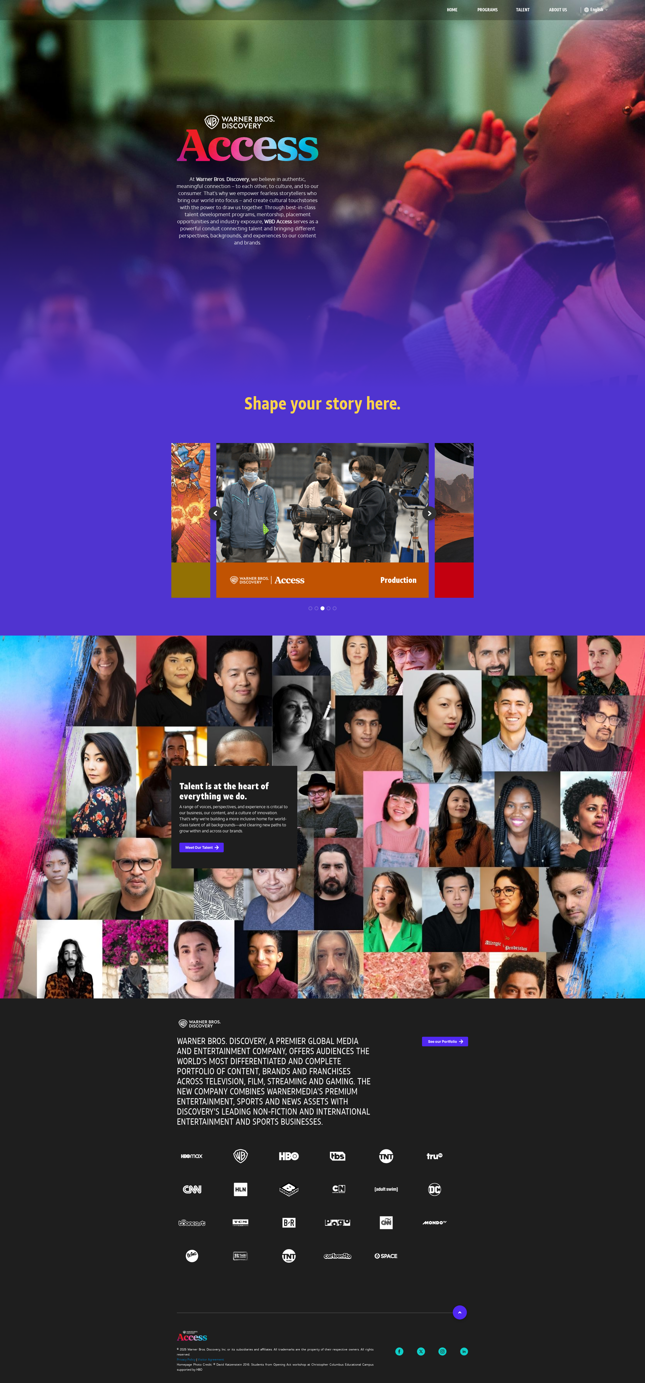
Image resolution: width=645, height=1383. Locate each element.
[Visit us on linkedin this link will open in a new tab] (464, 1351)
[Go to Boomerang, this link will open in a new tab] (298, 1189)
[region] (322, 1155)
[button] (429, 515)
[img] (199, 1024)
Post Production (390, 581)
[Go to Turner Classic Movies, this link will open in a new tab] (249, 1222)
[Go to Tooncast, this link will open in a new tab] (201, 1222)
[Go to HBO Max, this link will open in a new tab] (201, 1156)
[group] (322, 520)
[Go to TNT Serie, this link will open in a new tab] (298, 1256)
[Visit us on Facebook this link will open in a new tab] (399, 1351)
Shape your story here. (322, 405)
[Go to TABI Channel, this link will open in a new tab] (249, 1256)
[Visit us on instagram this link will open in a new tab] (442, 1351)
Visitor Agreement (211, 1359)
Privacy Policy (186, 1359)
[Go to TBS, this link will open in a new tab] (346, 1156)
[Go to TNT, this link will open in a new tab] (395, 1156)
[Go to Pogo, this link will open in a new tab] (346, 1222)
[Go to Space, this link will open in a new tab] (395, 1256)
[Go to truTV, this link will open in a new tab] (444, 1156)
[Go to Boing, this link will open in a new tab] (201, 1256)
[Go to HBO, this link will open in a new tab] (298, 1156)
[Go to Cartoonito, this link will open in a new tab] (346, 1256)
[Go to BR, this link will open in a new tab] (298, 1222)
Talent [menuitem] (523, 10)
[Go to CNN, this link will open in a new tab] (201, 1189)
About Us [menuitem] (558, 10)
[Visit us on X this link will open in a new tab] (421, 1351)
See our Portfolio (442, 1041)
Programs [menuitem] (487, 10)
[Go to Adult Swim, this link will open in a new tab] (395, 1189)
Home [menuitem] (452, 10)
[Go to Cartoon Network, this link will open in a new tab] (346, 1189)
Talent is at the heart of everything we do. (224, 792)
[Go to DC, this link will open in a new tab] (444, 1189)
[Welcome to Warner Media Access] (247, 139)
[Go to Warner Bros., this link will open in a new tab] (249, 1156)
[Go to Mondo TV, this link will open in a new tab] (444, 1222)
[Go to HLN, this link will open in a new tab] (249, 1189)
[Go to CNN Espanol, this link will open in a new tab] (395, 1222)
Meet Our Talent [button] (199, 847)
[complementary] (322, 817)
